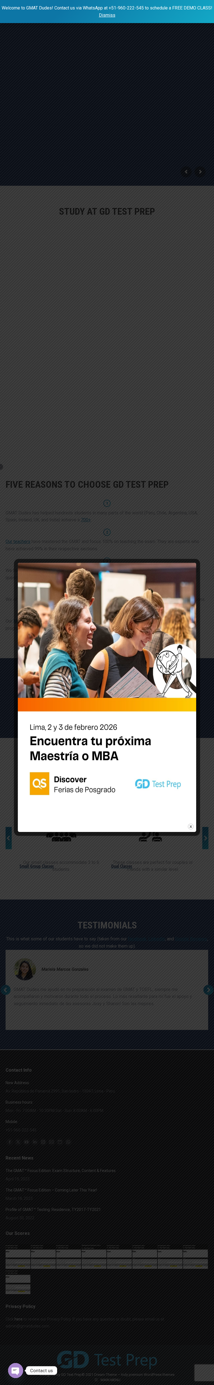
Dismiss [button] (107, 15)
